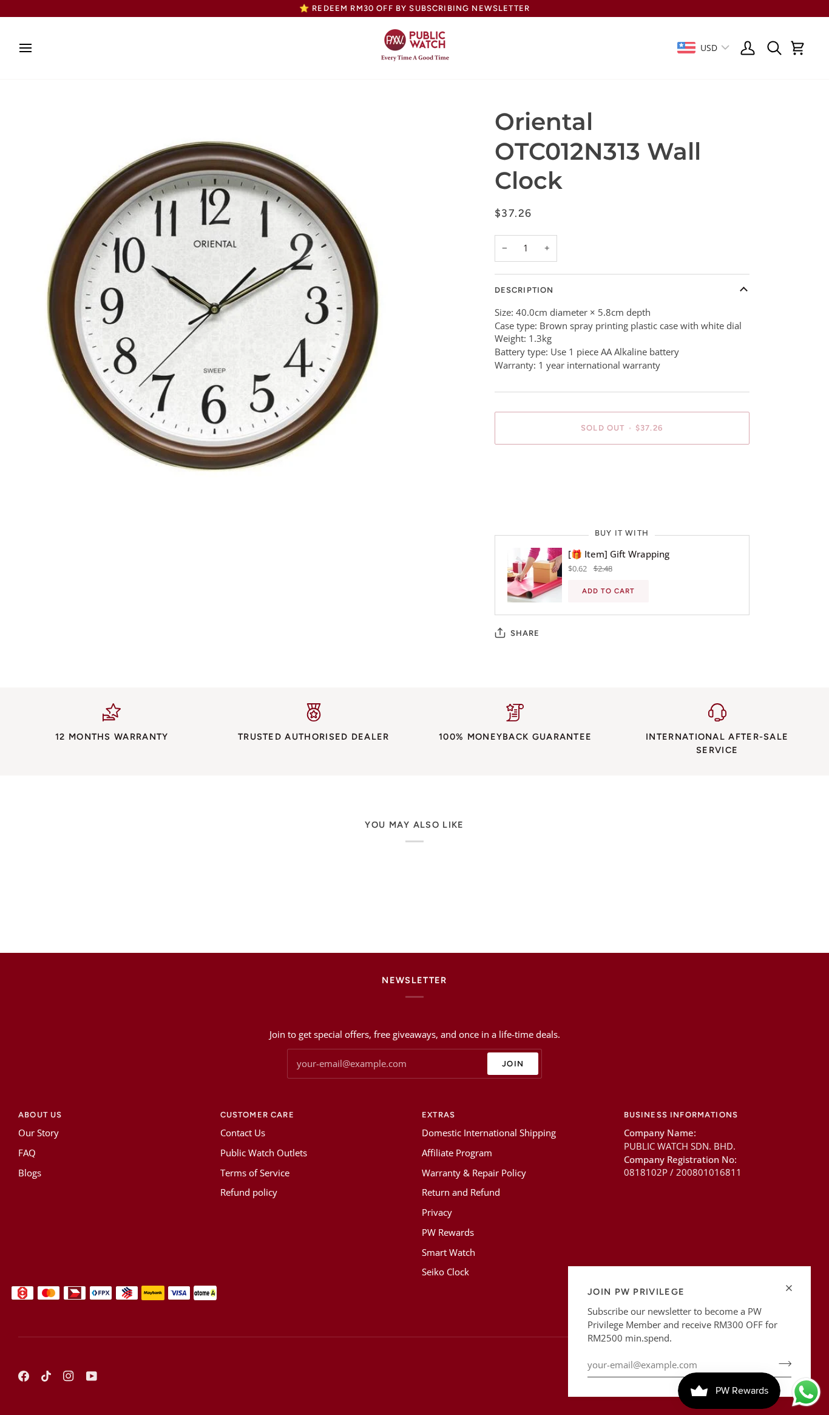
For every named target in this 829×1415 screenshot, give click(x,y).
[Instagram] (68, 1376)
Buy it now (621, 469)
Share (525, 633)
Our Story (38, 1133)
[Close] (794, 1288)
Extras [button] (438, 1114)
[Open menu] (28, 48)
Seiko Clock (445, 1272)
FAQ (27, 1153)
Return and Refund (461, 1192)
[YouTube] (91, 1376)
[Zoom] (41, 480)
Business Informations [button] (681, 1114)
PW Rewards (448, 1232)
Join (513, 1063)
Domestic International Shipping (489, 1133)
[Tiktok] (46, 1376)
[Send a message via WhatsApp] (806, 1392)
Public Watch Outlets (263, 1153)
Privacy (437, 1212)
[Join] (781, 1363)
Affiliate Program (457, 1153)
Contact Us (242, 1133)
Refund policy (248, 1192)
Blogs (29, 1173)
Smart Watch (448, 1252)
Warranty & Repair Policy (474, 1173)
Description (524, 290)
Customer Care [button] (257, 1114)
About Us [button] (40, 1114)
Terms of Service (254, 1173)
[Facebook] (23, 1376)
